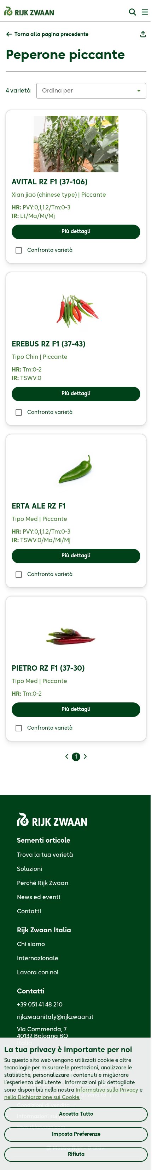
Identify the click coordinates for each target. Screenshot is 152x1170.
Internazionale (37, 958)
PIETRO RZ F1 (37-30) (48, 668)
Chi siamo (31, 944)
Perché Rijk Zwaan (42, 883)
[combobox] (91, 91)
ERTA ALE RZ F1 (39, 506)
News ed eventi (38, 897)
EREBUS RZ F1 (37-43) (48, 344)
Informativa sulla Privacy (107, 1090)
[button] (47, 34)
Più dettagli (76, 231)
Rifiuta (76, 1154)
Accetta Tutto (76, 1114)
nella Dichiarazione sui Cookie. (42, 1097)
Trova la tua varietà (45, 855)
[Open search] (132, 12)
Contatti (29, 911)
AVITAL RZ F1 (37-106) (49, 182)
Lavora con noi (37, 972)
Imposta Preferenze (76, 1134)
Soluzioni (29, 869)
